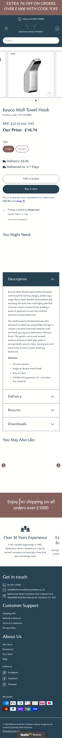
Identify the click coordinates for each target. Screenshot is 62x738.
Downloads (17, 424)
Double (22, 149)
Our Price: (12, 130)
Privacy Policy (9, 628)
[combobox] (31, 40)
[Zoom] (49, 93)
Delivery (15, 396)
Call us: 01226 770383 (33, 19)
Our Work (8, 654)
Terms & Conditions (12, 623)
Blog (5, 659)
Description (17, 279)
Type (5, 142)
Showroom (8, 649)
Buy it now (31, 189)
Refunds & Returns (12, 618)
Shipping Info (9, 613)
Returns (14, 410)
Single (8, 149)
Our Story (7, 644)
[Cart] (56, 28)
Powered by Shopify (11, 731)
